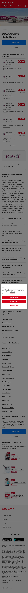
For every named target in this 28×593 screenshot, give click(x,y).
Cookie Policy (12, 293)
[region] (14, 296)
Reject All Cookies (14, 297)
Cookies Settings (14, 305)
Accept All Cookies (14, 301)
